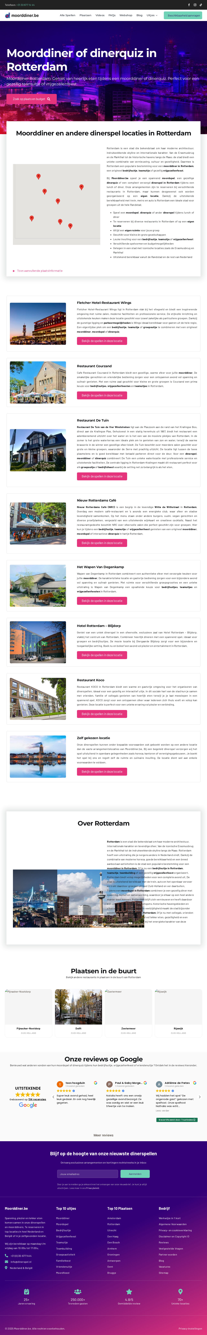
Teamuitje (62, 1242)
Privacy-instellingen (190, 1328)
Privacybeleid (92, 1188)
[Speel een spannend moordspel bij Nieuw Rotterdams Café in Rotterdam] (38, 503)
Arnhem (112, 1248)
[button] (32, 219)
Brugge (111, 1272)
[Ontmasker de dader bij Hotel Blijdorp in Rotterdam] (38, 622)
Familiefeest (63, 1260)
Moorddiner (63, 1218)
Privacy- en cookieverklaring (175, 1230)
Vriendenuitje (64, 1266)
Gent (110, 1266)
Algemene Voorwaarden (173, 1224)
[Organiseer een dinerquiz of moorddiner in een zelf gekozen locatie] (38, 736)
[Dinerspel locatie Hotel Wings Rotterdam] (38, 303)
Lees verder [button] (113, 1110)
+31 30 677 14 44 (25, 4)
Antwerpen (113, 1260)
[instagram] (195, 5)
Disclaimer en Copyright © (174, 1236)
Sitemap (164, 1272)
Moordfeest (63, 1272)
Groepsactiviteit (65, 1254)
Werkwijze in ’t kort (170, 1218)
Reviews (164, 1242)
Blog (161, 1260)
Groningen (113, 1254)
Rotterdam (113, 1224)
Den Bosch (113, 1242)
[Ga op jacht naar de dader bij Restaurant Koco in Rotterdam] (38, 679)
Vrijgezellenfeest (66, 1236)
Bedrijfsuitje (63, 1230)
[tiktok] (201, 5)
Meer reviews (104, 1135)
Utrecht (111, 1230)
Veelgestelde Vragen (171, 1248)
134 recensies (37, 1099)
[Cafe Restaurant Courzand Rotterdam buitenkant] (38, 362)
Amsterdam (114, 1218)
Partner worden (168, 1254)
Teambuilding (64, 1248)
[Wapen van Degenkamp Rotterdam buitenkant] (38, 565)
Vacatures (164, 1266)
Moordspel (62, 1224)
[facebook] (189, 5)
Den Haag (112, 1236)
